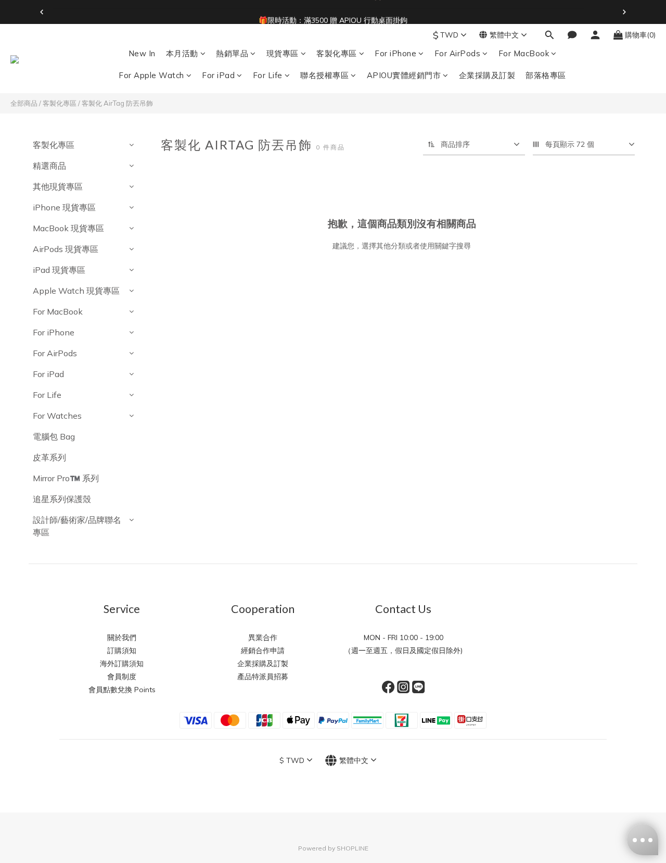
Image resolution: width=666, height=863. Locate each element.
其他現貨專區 (58, 186)
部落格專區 (546, 75)
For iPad (218, 75)
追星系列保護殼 (62, 499)
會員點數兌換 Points (122, 689)
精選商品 (49, 165)
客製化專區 (336, 53)
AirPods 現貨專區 (65, 249)
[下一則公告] (624, 12)
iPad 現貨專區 (59, 270)
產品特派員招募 (262, 676)
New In (142, 53)
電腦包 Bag (54, 436)
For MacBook (523, 53)
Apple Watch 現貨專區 (76, 290)
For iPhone (395, 53)
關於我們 (121, 637)
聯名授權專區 (324, 75)
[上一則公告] (41, 12)
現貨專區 (282, 53)
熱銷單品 (232, 53)
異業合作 (262, 637)
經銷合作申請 (263, 650)
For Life (268, 75)
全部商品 (23, 103)
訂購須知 (121, 650)
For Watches (57, 415)
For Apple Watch (151, 75)
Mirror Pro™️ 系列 (66, 478)
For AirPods (457, 53)
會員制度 (121, 676)
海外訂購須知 (122, 663)
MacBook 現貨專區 (68, 228)
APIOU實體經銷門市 (404, 75)
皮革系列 (49, 457)
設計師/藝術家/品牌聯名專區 (77, 526)
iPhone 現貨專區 (64, 207)
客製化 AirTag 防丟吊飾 (117, 103)
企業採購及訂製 (487, 75)
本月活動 (182, 53)
